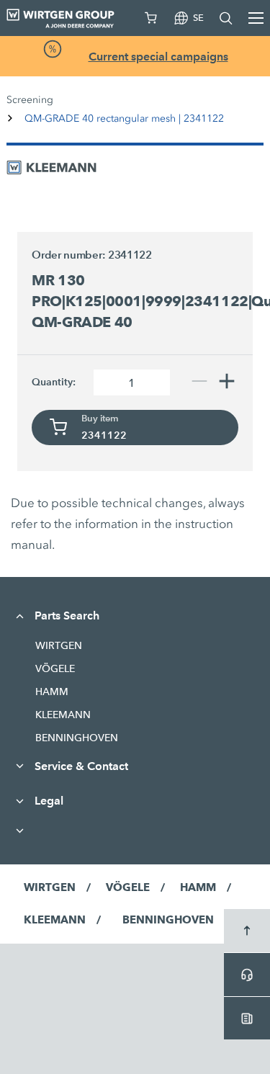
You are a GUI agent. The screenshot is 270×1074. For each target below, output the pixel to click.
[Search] (226, 18)
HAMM (51, 691)
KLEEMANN (63, 714)
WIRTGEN (58, 645)
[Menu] (256, 18)
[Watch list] (151, 18)
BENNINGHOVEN (76, 737)
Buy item (100, 418)
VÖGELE (55, 668)
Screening (29, 100)
